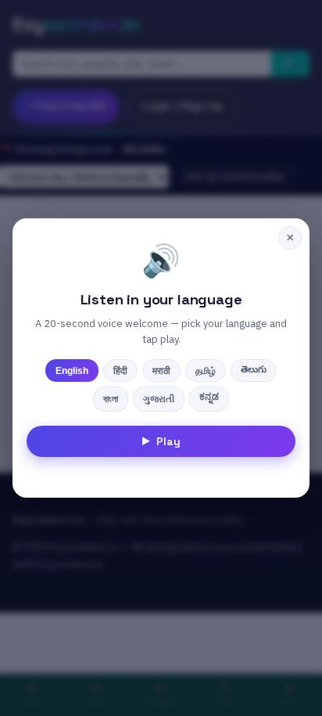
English (71, 370)
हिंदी (120, 370)
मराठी (161, 370)
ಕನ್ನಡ (209, 396)
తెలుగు (254, 369)
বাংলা (110, 399)
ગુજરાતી (158, 399)
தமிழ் (205, 370)
